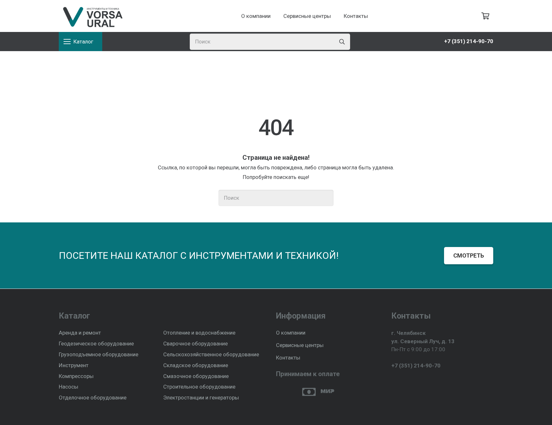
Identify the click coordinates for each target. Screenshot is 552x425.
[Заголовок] (417, 381)
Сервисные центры (300, 345)
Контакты (288, 357)
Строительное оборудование (199, 386)
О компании (290, 332)
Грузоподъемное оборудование (98, 354)
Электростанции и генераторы (201, 397)
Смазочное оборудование (196, 376)
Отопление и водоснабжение (199, 332)
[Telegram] (393, 381)
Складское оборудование (195, 365)
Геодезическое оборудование (96, 343)
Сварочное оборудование (195, 343)
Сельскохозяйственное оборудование (211, 354)
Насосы (68, 386)
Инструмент (73, 365)
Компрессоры (76, 376)
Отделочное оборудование (92, 397)
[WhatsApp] (405, 381)
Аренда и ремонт (80, 332)
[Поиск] (342, 42)
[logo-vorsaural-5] (91, 16)
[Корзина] (485, 16)
